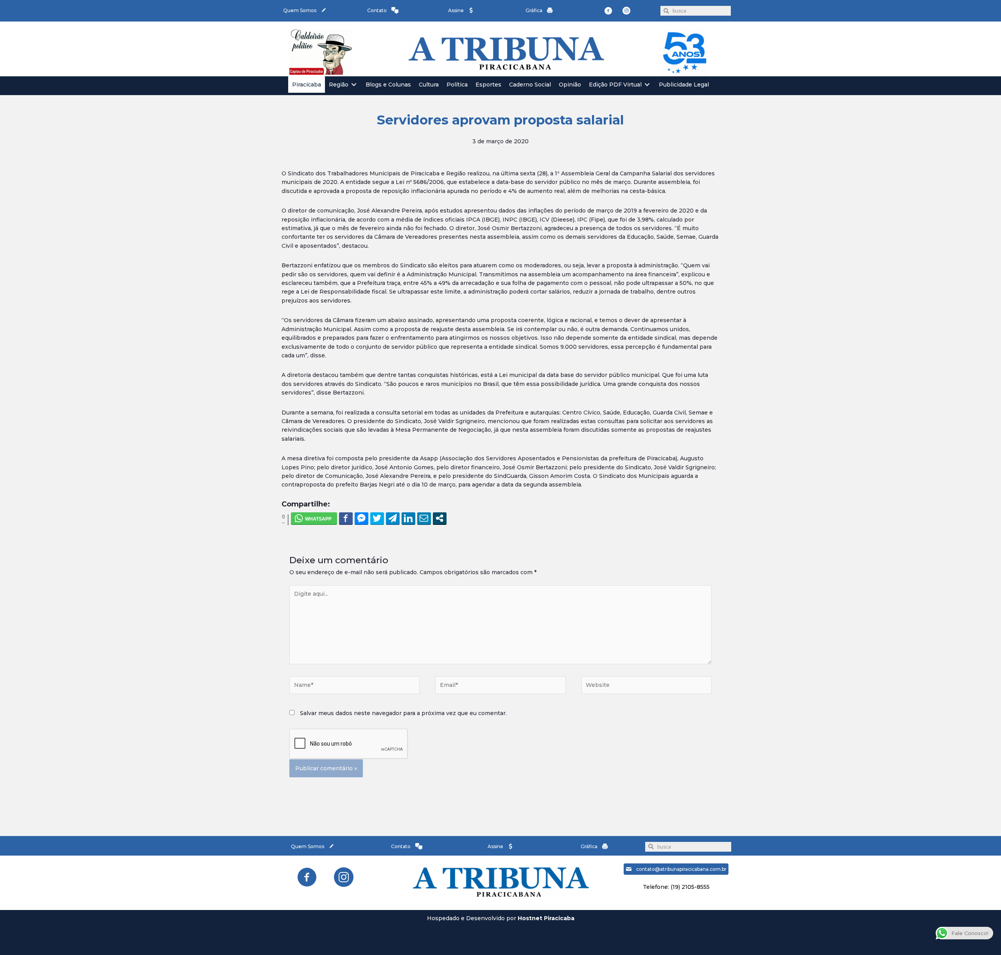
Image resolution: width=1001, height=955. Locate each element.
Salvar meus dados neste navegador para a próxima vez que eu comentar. (403, 713)
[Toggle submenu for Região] (354, 84)
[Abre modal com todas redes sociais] (440, 518)
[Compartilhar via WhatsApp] (314, 518)
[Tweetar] (377, 518)
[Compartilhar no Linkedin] (408, 518)
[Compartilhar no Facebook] (346, 518)
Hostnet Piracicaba (546, 918)
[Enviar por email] (424, 518)
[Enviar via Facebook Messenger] (361, 518)
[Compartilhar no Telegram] (393, 518)
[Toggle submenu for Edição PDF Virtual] (647, 84)
